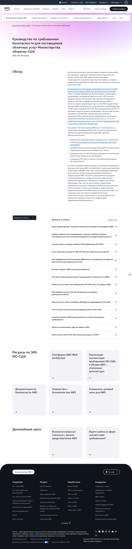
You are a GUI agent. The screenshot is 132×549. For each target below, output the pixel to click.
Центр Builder (73, 486)
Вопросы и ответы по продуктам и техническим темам (50, 508)
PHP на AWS (72, 506)
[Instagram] (106, 532)
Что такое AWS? (18, 486)
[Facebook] (99, 532)
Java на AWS (72, 502)
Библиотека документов (83, 121)
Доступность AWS (102, 515)
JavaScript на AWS (74, 510)
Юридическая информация (105, 519)
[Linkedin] (103, 532)
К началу (64, 523)
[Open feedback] (130, 274)
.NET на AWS (72, 494)
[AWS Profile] (126, 2)
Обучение (44, 490)
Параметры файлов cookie (61, 542)
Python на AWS (73, 498)
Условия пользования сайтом (40, 539)
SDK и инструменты (75, 490)
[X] (96, 532)
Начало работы (46, 486)
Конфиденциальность (19, 539)
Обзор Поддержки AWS (104, 505)
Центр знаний (100, 501)
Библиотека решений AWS (50, 498)
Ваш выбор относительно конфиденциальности (28, 542)
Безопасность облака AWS (22, 507)
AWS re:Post (99, 497)
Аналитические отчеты (49, 515)
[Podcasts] (116, 532)
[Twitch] (109, 532)
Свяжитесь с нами (102, 486)
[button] (31, 9)
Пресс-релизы (17, 519)
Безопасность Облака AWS (21, 25)
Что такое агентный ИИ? (21, 497)
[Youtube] (112, 532)
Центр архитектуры (47, 502)
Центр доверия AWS (47, 494)
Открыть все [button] (112, 220)
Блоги (14, 515)
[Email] (96, 536)
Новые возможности (20, 511)
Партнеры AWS (46, 519)
